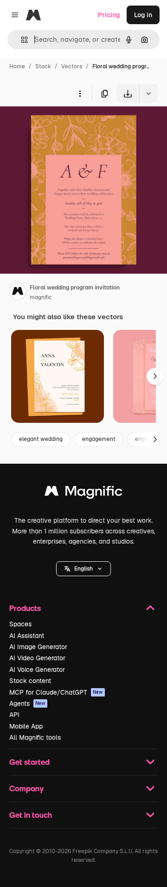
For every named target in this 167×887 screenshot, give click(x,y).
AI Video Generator (37, 658)
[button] (83, 568)
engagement (99, 439)
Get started (29, 762)
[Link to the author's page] (17, 292)
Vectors (71, 66)
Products (25, 608)
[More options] (80, 93)
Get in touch (30, 815)
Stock (43, 66)
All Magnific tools (35, 737)
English (83, 568)
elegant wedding (41, 439)
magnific (41, 297)
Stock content (30, 681)
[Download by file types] (148, 93)
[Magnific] (83, 493)
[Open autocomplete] (20, 39)
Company (26, 788)
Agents (27, 703)
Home (17, 66)
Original (59, 124)
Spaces (20, 624)
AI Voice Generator (37, 669)
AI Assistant (26, 635)
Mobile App (26, 726)
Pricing (109, 15)
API (14, 714)
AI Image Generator (38, 647)
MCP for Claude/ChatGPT (56, 692)
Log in (143, 15)
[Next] (155, 376)
